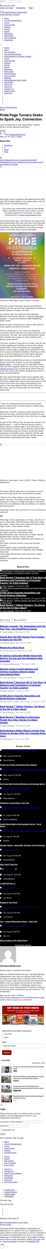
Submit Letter (9, 1194)
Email (4, 1042)
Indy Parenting (10, 38)
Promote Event (10, 1153)
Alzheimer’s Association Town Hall (14, 803)
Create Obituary (10, 1192)
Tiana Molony (8, 632)
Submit (6, 1052)
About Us (8, 87)
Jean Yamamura (9, 677)
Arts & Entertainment (12, 20)
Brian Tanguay (8, 586)
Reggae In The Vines (8, 902)
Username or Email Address (11, 1122)
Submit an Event (6, 8)
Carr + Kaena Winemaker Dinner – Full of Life (18, 921)
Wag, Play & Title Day (8, 864)
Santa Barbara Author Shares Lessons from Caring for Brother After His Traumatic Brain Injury (23, 733)
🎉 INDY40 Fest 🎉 (8, 883)
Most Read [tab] (5, 620)
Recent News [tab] (20, 620)
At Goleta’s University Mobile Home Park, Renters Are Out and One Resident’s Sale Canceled (21, 658)
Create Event (9, 91)
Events (7, 29)
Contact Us (8, 89)
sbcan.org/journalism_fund (30, 215)
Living (6, 23)
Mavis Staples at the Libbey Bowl (13, 940)
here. (22, 1138)
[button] (23, 1069)
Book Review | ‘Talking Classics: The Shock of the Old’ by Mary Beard (22, 606)
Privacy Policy (5, 1225)
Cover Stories (9, 76)
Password (4, 1126)
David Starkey (8, 611)
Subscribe (4, 14)
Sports (7, 31)
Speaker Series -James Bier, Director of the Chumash (22, 845)
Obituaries (8, 33)
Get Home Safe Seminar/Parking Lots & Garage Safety (22, 784)
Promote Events (10, 1182)
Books (2, 109)
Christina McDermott (16, 134)
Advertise (8, 84)
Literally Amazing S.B (8, 369)
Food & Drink (9, 25)
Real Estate (8, 36)
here (21, 1116)
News (6, 18)
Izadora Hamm (8, 643)
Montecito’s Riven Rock (12, 647)
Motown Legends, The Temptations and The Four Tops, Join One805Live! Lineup (23, 627)
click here (36, 1239)
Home (6, 48)
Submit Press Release (13, 1173)
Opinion (7, 27)
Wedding (7, 78)
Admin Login (9, 1196)
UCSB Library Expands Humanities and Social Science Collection (20, 594)
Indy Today (8, 1034)
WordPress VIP (33, 1241)
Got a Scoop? (14, 14)
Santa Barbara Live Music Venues (17, 56)
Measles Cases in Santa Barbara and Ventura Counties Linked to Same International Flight (19, 672)
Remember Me (8, 1130)
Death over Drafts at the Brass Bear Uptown (18, 765)
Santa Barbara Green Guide (15, 80)
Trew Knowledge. (10, 1241)
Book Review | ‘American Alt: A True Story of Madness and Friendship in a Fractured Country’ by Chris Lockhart (23, 580)
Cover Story (9, 1165)
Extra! (6, 1037)
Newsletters (21, 8)
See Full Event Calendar (23, 945)
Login (30, 8)
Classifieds (8, 40)
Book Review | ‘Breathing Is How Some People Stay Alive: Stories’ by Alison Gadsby (20, 720)
